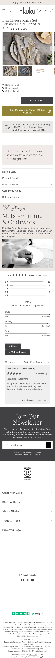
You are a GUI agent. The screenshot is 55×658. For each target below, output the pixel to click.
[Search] (9, 10)
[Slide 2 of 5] (25, 71)
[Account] (45, 10)
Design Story (9, 171)
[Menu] (3, 10)
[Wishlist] (39, 10)
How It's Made (10, 184)
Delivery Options (11, 196)
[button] (27, 281)
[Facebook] (22, 580)
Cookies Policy (36, 454)
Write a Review (20, 353)
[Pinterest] (32, 580)
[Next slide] (52, 48)
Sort (26, 362)
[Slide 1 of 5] (10, 71)
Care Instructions (11, 190)
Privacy (26, 454)
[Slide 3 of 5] (40, 71)
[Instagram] (27, 580)
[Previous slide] (2, 48)
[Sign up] (48, 445)
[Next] (46, 384)
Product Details (10, 177)
